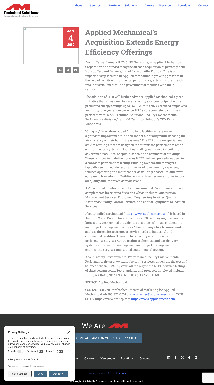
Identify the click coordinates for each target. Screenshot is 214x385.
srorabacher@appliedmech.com (152, 294)
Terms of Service (117, 373)
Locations (127, 358)
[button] (60, 70)
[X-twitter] (182, 358)
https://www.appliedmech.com (146, 214)
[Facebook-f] (176, 358)
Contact (145, 358)
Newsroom (107, 358)
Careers (89, 358)
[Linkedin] (169, 358)
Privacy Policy (96, 373)
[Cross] (189, 358)
